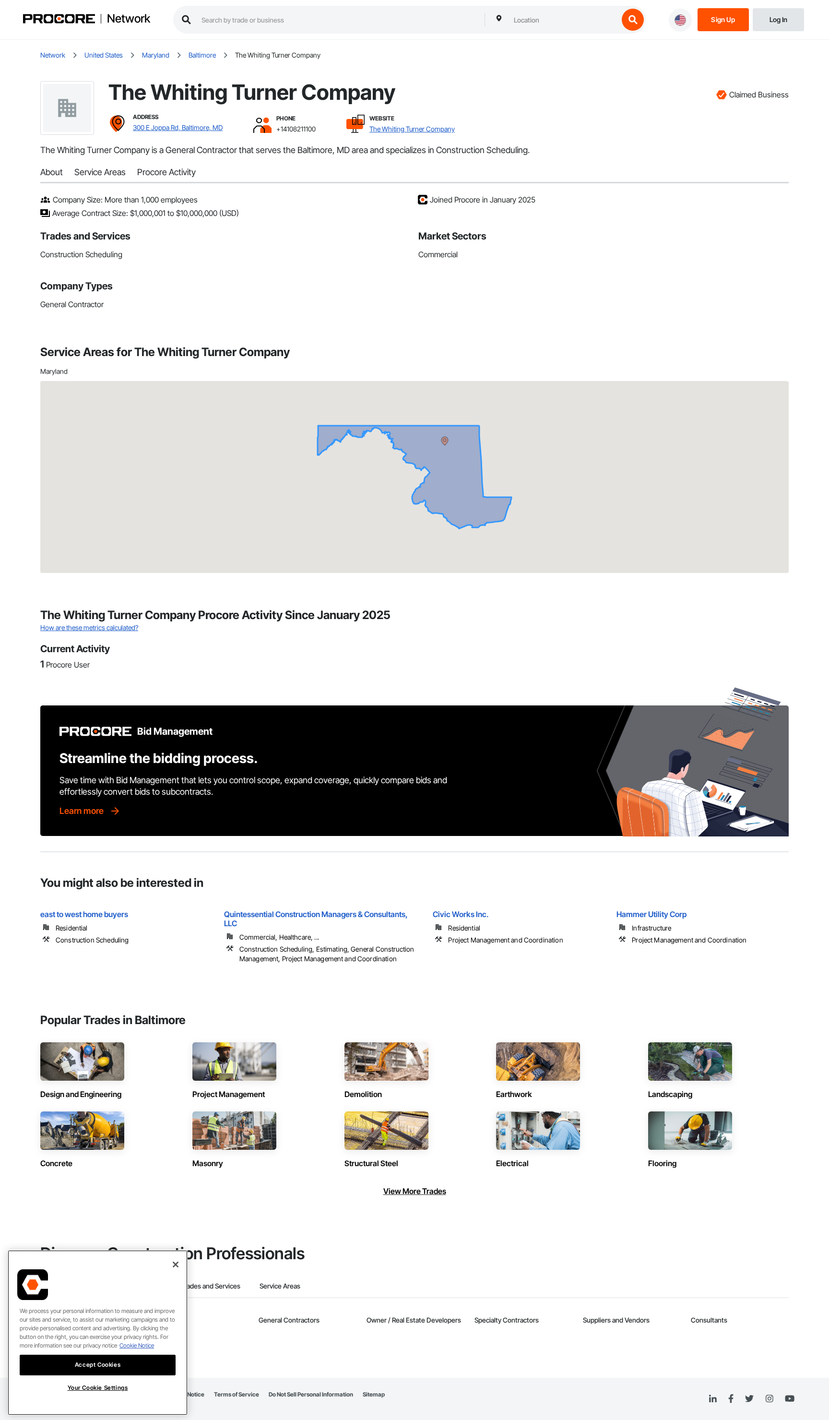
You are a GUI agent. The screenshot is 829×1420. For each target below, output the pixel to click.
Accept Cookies (97, 1364)
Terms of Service (236, 1394)
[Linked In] (713, 1399)
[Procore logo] (59, 20)
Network (128, 19)
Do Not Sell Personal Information (311, 1394)
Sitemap (374, 1394)
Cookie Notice (136, 1345)
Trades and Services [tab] (210, 1286)
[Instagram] (769, 1399)
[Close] (175, 1264)
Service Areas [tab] (280, 1286)
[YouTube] (789, 1399)
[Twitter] (749, 1399)
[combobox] (563, 19)
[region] (98, 1332)
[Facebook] (731, 1399)
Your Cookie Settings (98, 1387)
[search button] (633, 20)
